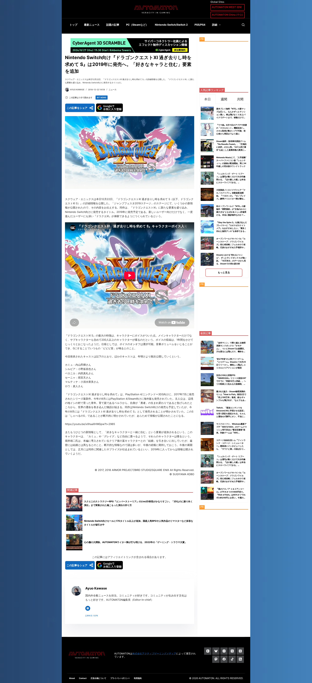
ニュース (113, 89)
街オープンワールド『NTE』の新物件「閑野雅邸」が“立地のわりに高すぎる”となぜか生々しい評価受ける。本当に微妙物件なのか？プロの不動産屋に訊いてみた (231, 212)
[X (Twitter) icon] (87, 608)
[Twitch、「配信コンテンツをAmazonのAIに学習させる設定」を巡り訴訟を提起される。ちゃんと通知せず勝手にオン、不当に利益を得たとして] (207, 412)
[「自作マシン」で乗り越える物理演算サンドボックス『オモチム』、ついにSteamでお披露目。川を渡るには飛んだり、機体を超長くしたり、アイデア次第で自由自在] (207, 347)
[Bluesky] (216, 651)
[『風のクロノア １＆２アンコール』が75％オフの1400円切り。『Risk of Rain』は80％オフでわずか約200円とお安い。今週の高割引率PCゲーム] (207, 493)
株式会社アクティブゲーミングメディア (154, 653)
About (72, 678)
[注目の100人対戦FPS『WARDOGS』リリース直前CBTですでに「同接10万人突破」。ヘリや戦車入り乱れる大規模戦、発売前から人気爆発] (207, 379)
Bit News (101, 97)
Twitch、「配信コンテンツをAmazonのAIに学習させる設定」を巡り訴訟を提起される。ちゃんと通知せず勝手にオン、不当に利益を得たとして (231, 413)
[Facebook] (224, 659)
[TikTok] (232, 659)
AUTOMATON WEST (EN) (227, 7)
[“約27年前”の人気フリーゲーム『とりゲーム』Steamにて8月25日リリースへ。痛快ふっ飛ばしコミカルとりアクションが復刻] (207, 363)
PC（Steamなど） (137, 24)
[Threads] (240, 651)
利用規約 (138, 678)
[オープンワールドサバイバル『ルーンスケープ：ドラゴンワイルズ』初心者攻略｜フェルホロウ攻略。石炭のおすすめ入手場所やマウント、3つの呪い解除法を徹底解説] (207, 477)
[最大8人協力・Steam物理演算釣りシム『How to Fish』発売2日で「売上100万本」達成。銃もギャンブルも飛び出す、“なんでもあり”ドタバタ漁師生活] (207, 395)
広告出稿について (98, 678)
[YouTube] (207, 651)
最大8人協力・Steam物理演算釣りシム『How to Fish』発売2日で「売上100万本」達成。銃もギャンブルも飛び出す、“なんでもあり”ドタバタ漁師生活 (231, 397)
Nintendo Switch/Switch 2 (171, 24)
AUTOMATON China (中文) (227, 14)
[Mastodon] (216, 659)
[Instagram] (224, 651)
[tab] (207, 99)
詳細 (214, 24)
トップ (73, 24)
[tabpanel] (224, 191)
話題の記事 (112, 24)
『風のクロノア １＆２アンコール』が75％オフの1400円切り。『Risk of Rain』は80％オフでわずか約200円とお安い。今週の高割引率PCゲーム (231, 495)
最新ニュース (92, 24)
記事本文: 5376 (91, 615)
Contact (83, 678)
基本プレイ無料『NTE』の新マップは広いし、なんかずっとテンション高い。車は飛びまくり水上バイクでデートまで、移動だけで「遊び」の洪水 (231, 115)
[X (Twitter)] (232, 651)
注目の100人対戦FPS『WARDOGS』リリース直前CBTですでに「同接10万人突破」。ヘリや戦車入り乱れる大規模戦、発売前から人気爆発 (231, 381)
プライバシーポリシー (120, 678)
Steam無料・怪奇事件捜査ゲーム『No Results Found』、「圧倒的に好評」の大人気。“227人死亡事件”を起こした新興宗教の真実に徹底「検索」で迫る (231, 147)
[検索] (243, 24)
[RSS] (240, 659)
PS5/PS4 (200, 24)
